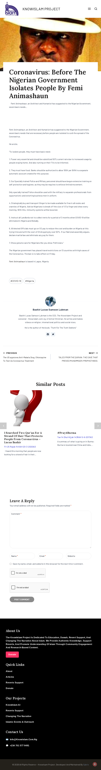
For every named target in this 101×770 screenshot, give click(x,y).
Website (71, 556)
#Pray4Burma (66, 432)
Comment (16, 513)
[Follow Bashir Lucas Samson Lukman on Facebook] (48, 334)
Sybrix (86, 764)
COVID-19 (16, 281)
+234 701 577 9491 (19, 745)
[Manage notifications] (95, 764)
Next (97, 426)
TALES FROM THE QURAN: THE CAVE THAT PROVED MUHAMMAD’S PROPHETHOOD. (78, 357)
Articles (10, 677)
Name (14, 556)
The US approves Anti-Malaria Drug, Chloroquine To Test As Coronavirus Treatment (24, 357)
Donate (12, 654)
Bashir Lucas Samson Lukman (50, 309)
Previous (3, 426)
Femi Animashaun (17, 261)
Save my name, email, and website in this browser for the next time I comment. (48, 563)
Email (42, 556)
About (9, 671)
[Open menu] (89, 9)
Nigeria (29, 281)
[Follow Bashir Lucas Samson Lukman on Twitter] (53, 334)
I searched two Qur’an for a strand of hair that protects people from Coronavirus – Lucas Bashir (23, 437)
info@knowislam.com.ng (23, 739)
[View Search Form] (95, 8)
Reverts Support (14, 682)
